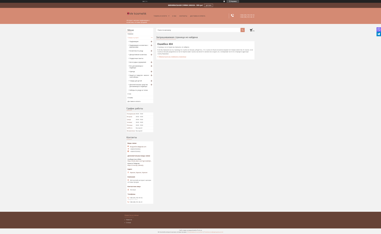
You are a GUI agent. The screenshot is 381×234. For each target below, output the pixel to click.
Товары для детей (135, 81)
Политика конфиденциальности (213, 232)
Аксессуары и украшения (137, 62)
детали (208, 5)
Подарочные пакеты (136, 58)
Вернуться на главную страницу (172, 56)
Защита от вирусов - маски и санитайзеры (139, 76)
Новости (129, 220)
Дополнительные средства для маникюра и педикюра (138, 85)
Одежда (132, 71)
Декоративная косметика (138, 55)
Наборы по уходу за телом (138, 90)
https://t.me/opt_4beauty (135, 165)
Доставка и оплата (197, 16)
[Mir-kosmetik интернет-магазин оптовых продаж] (136, 13)
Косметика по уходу (136, 51)
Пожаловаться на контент (195, 232)
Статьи (128, 222)
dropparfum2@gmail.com (138, 147)
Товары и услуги (160, 16)
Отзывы (130, 98)
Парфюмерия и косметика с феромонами (138, 46)
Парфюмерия (133, 41)
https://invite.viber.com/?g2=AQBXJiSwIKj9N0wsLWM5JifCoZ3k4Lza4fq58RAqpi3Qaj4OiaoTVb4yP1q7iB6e (139, 161)
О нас (174, 16)
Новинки (130, 34)
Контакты (183, 16)
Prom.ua (199, 230)
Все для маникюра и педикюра (136, 67)
